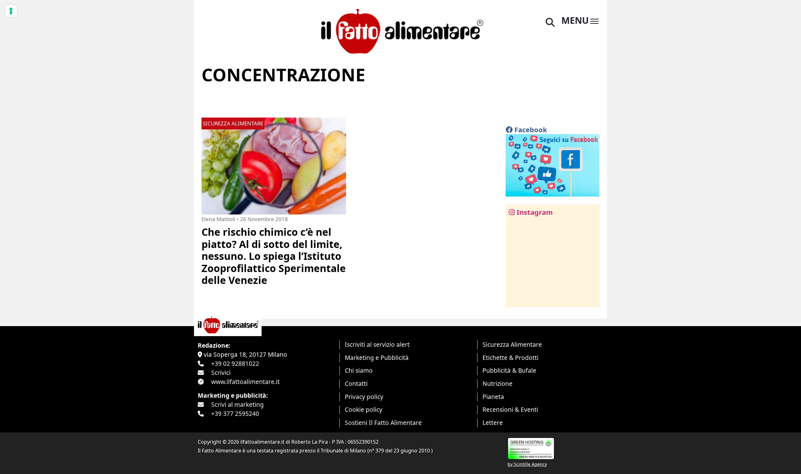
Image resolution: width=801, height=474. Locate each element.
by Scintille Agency (527, 464)
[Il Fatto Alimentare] (400, 30)
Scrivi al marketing (237, 404)
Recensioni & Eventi (510, 409)
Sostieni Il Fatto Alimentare (383, 422)
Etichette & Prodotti (510, 357)
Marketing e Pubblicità (377, 357)
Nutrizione (497, 383)
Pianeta (493, 396)
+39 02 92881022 (235, 363)
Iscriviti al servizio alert (377, 344)
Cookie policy (363, 409)
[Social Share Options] (515, 299)
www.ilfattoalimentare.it (245, 381)
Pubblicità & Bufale (509, 370)
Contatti (356, 383)
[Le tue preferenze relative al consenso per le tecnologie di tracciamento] (11, 11)
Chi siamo (359, 370)
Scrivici (221, 372)
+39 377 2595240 (235, 413)
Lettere (492, 422)
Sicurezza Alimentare (512, 344)
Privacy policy (364, 396)
